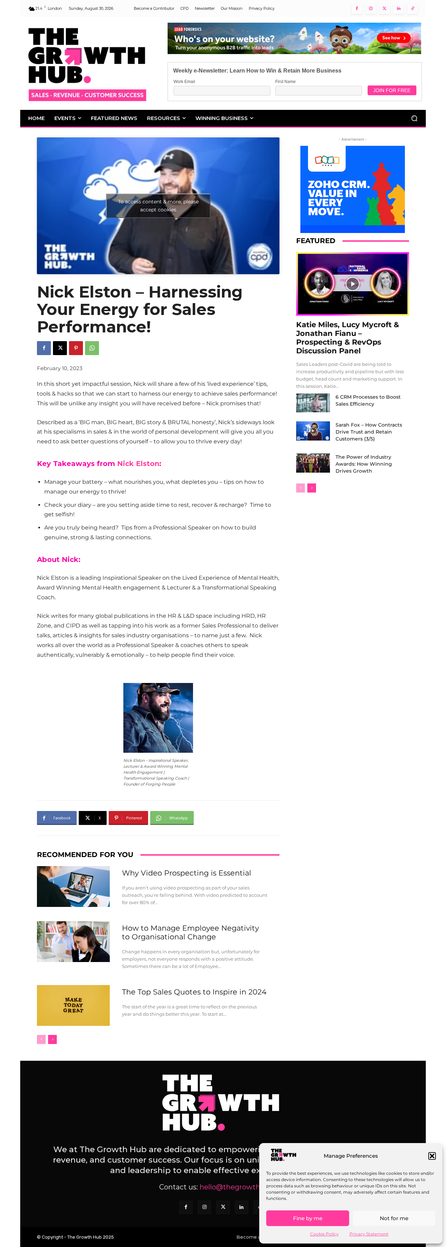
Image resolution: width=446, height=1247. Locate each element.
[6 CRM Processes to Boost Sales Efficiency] (313, 402)
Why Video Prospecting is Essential (186, 873)
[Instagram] (371, 8)
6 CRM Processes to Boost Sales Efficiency (368, 400)
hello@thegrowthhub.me (243, 1187)
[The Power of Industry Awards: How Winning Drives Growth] (313, 462)
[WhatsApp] (92, 348)
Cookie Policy (324, 1234)
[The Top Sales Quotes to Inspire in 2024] (73, 1005)
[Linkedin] (398, 8)
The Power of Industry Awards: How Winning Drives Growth (364, 464)
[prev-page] (41, 1039)
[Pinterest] (76, 348)
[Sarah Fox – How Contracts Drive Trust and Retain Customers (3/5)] (313, 430)
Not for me (394, 1218)
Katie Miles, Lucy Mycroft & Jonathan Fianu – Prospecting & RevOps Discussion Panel (347, 337)
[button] (432, 1155)
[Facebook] (357, 8)
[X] (60, 348)
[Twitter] (384, 8)
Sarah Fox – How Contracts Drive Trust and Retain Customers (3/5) (369, 432)
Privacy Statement (369, 1234)
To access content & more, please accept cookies (158, 205)
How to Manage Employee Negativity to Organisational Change (190, 932)
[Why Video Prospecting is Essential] (73, 886)
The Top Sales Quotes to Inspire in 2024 (194, 991)
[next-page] (52, 1039)
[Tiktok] (412, 8)
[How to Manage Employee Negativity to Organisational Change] (73, 941)
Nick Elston (138, 463)
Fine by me (307, 1218)
